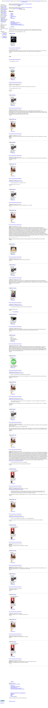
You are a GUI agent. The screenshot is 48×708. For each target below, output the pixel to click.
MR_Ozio (14, 119)
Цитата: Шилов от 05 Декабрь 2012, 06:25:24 (16, 460)
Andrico (14, 355)
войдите (23, 7)
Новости (5, 15)
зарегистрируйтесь (29, 7)
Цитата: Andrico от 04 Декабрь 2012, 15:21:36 (16, 399)
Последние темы (24, 1)
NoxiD (14, 33)
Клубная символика (4, 9)
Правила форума (3, 12)
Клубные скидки (3, 7)
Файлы (5, 14)
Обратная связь (3, 21)
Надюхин (14, 594)
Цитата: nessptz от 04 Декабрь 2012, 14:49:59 (16, 489)
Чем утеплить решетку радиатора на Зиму (15, 59)
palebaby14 (15, 314)
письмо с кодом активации (17, 4)
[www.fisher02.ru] (15, 311)
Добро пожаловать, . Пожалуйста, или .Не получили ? (20, 4)
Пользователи (3, 18)
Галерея (5, 13)
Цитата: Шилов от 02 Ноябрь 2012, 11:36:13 (16, 181)
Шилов (14, 142)
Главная (5, 5)
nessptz (14, 335)
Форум (5, 10)
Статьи (5, 16)
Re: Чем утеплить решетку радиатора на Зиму (15, 82)
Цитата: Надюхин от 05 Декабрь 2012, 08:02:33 (16, 516)
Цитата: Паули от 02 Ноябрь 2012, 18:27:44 (16, 305)
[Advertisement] (26, 64)
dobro (14, 67)
